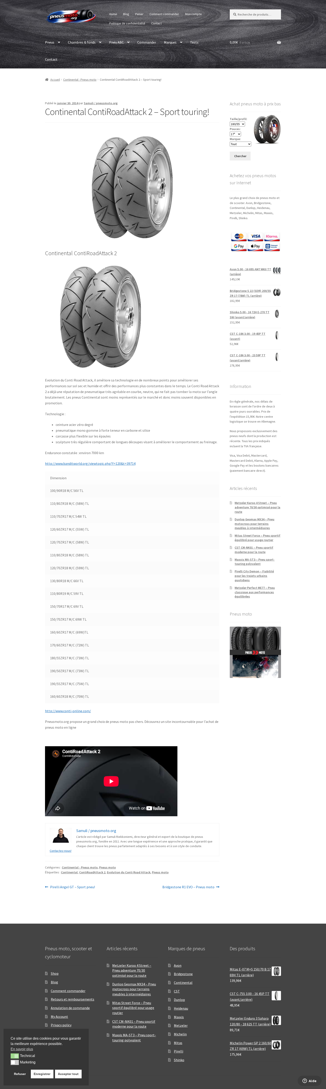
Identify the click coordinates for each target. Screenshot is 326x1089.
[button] (15, 1055)
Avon (177, 965)
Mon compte (193, 14)
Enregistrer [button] (42, 1074)
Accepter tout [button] (68, 1074)
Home (113, 14)
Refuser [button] (20, 1074)
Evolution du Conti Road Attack (128, 872)
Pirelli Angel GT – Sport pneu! (72, 887)
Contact (156, 23)
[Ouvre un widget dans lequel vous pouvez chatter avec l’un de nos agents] (309, 1081)
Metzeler (181, 1025)
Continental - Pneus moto (79, 80)
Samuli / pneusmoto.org (101, 103)
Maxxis (179, 1017)
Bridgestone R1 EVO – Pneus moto (188, 887)
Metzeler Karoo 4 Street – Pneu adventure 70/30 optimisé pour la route (257, 507)
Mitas (178, 1043)
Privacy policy (61, 1025)
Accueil (55, 80)
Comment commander (164, 14)
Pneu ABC (116, 42)
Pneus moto (107, 867)
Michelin (180, 1034)
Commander (146, 42)
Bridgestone (183, 974)
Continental (69, 872)
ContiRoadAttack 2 (92, 872)
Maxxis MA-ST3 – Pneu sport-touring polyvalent (255, 562)
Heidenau (181, 1008)
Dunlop (179, 999)
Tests (194, 42)
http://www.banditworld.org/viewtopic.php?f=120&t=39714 (90, 463)
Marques (170, 42)
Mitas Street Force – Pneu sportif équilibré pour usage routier (257, 537)
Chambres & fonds (82, 42)
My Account (59, 1016)
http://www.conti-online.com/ (68, 711)
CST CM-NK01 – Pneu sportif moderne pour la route (254, 550)
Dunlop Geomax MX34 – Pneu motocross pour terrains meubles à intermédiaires (254, 523)
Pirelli (178, 1051)
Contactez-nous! (60, 851)
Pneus (49, 42)
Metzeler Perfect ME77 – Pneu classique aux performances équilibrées (255, 592)
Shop (55, 973)
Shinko (179, 1060)
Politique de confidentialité (127, 23)
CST (177, 991)
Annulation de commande (70, 1008)
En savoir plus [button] (22, 1049)
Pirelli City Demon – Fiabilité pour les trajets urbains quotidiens (254, 575)
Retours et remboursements (72, 999)
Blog (126, 14)
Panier (139, 14)
